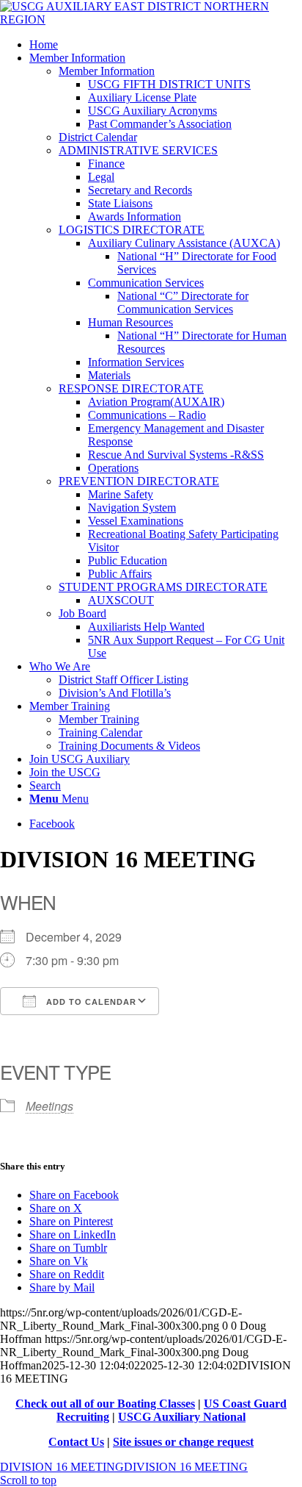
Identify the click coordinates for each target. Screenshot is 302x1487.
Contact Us (76, 1442)
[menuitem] (165, 44)
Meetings (49, 1105)
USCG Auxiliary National (182, 1417)
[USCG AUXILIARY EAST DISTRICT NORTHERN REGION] (151, 19)
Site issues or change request (183, 1442)
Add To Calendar (89, 1001)
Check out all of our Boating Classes (105, 1403)
